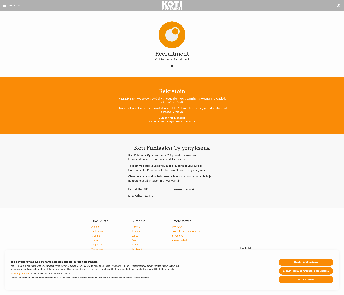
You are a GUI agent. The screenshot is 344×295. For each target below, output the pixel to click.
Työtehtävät (97, 231)
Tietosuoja (97, 249)
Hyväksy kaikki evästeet (306, 262)
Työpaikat (96, 244)
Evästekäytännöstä (20, 273)
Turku (135, 244)
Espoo (135, 235)
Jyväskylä (137, 249)
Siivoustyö (177, 235)
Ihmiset (95, 240)
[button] (338, 5)
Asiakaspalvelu (180, 240)
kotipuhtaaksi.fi (245, 248)
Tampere (136, 231)
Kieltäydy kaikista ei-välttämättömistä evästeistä (305, 271)
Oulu (134, 240)
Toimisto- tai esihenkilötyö (186, 231)
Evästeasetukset (306, 279)
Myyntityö (177, 226)
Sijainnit (95, 235)
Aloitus (95, 226)
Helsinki (136, 226)
